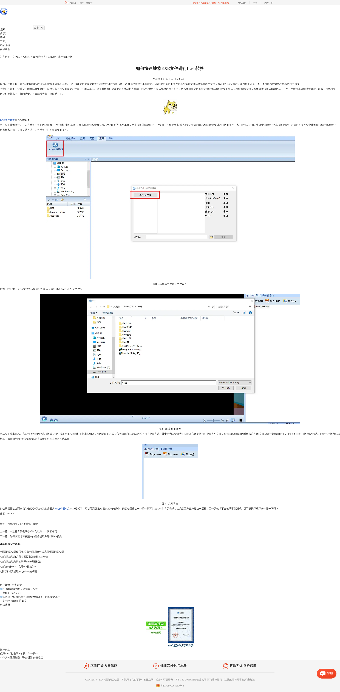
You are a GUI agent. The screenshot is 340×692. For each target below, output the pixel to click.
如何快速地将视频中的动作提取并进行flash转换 (36, 536)
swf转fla (4, 657)
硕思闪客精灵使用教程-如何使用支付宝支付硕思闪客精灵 (32, 551)
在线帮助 (5, 49)
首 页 (3, 33)
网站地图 (27, 657)
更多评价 (17, 585)
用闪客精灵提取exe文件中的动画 (18, 571)
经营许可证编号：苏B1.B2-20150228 (175, 679)
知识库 (26, 56)
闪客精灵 (127, 508)
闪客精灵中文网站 (10, 56)
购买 (2, 37)
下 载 (3, 41)
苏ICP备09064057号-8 (172, 685)
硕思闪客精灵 (7, 84)
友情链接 (38, 657)
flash (35, 524)
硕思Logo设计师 (9, 653)
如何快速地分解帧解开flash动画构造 (20, 561)
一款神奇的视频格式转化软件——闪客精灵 (33, 531)
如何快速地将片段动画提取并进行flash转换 (24, 556)
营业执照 (201, 679)
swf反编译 (25, 524)
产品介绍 (5, 45)
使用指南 (15, 657)
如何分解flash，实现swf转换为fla (18, 566)
